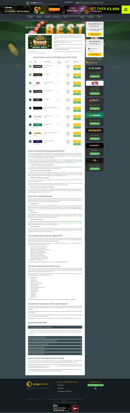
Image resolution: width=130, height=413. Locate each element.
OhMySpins (35, 135)
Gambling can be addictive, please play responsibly (64, 402)
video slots (37, 332)
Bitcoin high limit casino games (69, 183)
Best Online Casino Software (99, 16)
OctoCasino (35, 119)
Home (27, 20)
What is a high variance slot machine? (37, 337)
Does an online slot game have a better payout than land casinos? (43, 340)
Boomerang (35, 110)
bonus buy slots (60, 160)
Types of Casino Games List (39, 16)
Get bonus (77, 69)
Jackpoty (35, 77)
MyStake (35, 102)
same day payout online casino (70, 162)
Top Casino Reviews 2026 (65, 16)
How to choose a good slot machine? (37, 347)
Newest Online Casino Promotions (56, 16)
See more (77, 66)
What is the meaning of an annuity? (36, 353)
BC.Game (35, 94)
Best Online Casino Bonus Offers (91, 16)
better (40, 208)
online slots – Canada (70, 243)
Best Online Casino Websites (31, 16)
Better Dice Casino (37, 144)
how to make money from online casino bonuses (68, 223)
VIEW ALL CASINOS (94, 34)
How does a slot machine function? (36, 350)
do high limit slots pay (33, 208)
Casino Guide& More (73, 16)
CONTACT (96, 385)
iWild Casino (36, 85)
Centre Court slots (68, 156)
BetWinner (35, 127)
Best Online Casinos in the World (48, 16)
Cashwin (35, 68)
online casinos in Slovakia (52, 365)
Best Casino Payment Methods (82, 16)
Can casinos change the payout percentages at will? (40, 327)
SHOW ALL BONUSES (95, 54)
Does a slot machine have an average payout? (39, 344)
